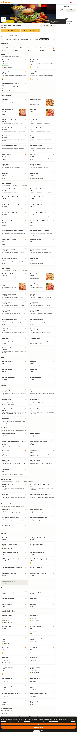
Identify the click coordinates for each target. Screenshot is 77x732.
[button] (6, 2)
